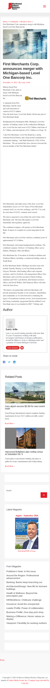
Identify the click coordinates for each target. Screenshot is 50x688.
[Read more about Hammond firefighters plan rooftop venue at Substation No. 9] (25, 438)
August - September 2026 (26, 515)
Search (8, 490)
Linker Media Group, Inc (18, 680)
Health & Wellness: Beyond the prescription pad (21, 594)
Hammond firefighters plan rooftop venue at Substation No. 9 (24, 453)
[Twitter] (9, 362)
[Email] (22, 348)
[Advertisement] (25, 175)
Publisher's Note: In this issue (21, 571)
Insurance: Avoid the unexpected (22, 604)
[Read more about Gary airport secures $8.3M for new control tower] (25, 392)
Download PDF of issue (27, 551)
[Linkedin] (14, 362)
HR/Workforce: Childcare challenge (24, 600)
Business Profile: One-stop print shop (24, 612)
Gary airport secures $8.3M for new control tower (25, 407)
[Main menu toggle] (44, 6)
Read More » (10, 423)
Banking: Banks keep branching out (24, 582)
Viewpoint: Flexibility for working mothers (26, 623)
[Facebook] (4, 362)
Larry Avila (11, 329)
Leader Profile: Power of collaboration (25, 608)
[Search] (44, 495)
